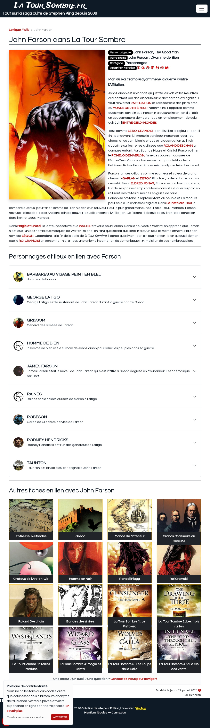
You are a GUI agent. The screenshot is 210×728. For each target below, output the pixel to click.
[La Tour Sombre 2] (143, 67)
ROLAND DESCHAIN (178, 145)
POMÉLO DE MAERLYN (128, 155)
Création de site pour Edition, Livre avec (108, 708)
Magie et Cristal (29, 226)
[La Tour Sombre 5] (162, 67)
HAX (189, 203)
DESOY (145, 178)
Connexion (119, 712)
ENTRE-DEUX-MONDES (139, 122)
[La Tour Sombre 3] (148, 67)
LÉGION (27, 235)
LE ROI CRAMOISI (140, 130)
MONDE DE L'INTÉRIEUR (130, 107)
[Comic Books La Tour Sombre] (167, 67)
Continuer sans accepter (26, 717)
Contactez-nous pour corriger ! (134, 678)
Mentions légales (95, 712)
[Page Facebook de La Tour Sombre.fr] (1, 700)
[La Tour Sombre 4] (152, 67)
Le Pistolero (175, 203)
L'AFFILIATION (141, 103)
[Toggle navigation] (202, 9)
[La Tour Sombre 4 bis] (157, 67)
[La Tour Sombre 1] (138, 67)
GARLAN (128, 178)
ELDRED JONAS (142, 183)
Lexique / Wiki (19, 29)
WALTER (85, 226)
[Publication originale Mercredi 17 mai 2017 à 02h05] (199, 690)
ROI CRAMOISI (29, 240)
